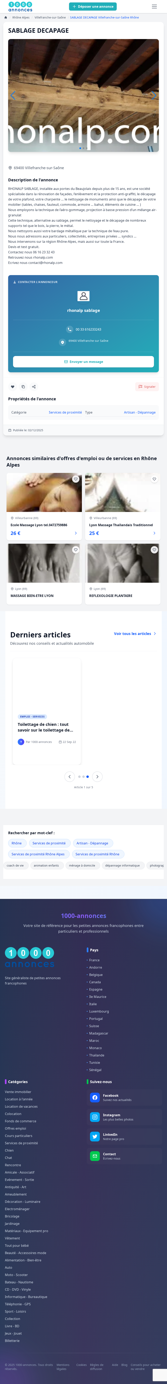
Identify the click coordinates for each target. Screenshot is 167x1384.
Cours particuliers (18, 1136)
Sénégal (95, 1070)
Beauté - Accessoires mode (25, 1253)
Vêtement (12, 1238)
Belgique (96, 974)
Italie (93, 1004)
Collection (12, 1318)
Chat (8, 1157)
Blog (124, 1365)
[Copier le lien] (23, 386)
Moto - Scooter (16, 1275)
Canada (95, 982)
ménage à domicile (82, 865)
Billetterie (12, 1340)
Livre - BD (12, 1326)
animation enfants (46, 865)
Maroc (94, 1040)
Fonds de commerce (20, 1121)
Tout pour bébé (17, 1245)
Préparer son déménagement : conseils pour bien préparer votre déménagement (117, 733)
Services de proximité (49, 843)
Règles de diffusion (96, 1367)
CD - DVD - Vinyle (18, 1289)
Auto (8, 1267)
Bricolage (12, 1216)
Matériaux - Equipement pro (26, 1231)
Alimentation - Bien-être (23, 1260)
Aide (115, 1365)
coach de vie (15, 865)
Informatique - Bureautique (26, 1297)
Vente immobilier (18, 1092)
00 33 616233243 (88, 329)
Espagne (95, 989)
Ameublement (16, 1194)
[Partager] (33, 386)
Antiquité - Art (15, 1187)
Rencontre (13, 1165)
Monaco (95, 1048)
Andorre (95, 967)
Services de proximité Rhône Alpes (38, 854)
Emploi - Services (32, 716)
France (94, 960)
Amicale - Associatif (19, 1172)
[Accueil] (5, 17)
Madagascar (98, 1033)
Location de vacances (21, 1106)
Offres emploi (15, 1128)
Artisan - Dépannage (92, 843)
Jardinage (12, 1223)
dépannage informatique (122, 865)
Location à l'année (19, 1099)
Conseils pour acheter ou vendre (146, 1367)
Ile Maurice (97, 996)
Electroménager (17, 1209)
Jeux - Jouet (13, 1333)
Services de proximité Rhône (97, 854)
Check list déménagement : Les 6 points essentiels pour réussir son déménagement (46, 730)
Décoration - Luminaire (22, 1201)
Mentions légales (63, 1367)
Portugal (96, 1018)
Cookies (81, 1365)
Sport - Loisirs (15, 1311)
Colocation (13, 1114)
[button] (154, 95)
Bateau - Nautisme (19, 1282)
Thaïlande (96, 1055)
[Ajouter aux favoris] (12, 386)
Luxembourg (99, 1011)
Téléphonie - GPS (18, 1304)
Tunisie (94, 1062)
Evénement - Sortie (19, 1179)
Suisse (94, 1026)
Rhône (17, 843)
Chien (9, 1150)
